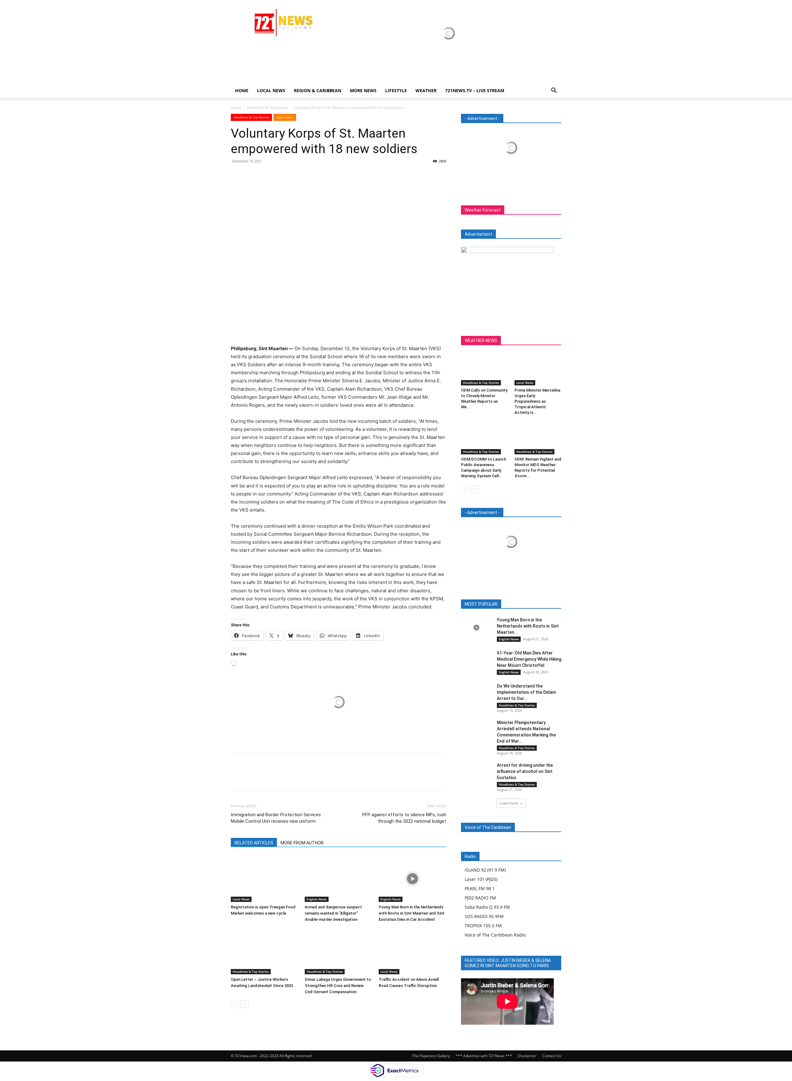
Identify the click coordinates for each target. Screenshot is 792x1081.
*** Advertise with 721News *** (484, 1055)
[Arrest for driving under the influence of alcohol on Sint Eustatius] (476, 773)
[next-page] (244, 1004)
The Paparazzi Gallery (431, 1055)
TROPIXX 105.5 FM (483, 926)
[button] (553, 91)
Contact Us (551, 1055)
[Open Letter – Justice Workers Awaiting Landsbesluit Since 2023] (264, 951)
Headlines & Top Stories (268, 107)
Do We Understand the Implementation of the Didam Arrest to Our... (526, 692)
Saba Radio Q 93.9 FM (487, 907)
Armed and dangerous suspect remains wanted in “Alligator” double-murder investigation (333, 913)
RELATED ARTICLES (254, 842)
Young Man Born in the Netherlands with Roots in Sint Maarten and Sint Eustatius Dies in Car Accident (412, 913)
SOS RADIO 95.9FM (484, 916)
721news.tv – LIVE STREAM (474, 90)
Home (241, 90)
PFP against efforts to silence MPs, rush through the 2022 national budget (404, 818)
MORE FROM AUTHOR (302, 842)
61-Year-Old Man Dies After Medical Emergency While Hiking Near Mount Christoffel (529, 659)
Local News (271, 90)
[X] (251, 175)
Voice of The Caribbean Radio (495, 935)
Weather (426, 90)
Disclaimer (527, 1055)
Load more (509, 803)
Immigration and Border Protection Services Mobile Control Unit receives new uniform (276, 818)
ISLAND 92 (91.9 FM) (485, 870)
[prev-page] (235, 1004)
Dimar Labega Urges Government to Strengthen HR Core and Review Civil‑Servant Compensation (338, 985)
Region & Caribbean (317, 90)
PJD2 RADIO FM (480, 898)
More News (363, 90)
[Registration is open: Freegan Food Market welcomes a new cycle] (264, 879)
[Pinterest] (265, 175)
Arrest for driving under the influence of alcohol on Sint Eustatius (525, 771)
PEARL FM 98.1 (480, 888)
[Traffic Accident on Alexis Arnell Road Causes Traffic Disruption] (412, 951)
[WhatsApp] (279, 175)
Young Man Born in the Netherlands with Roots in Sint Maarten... (528, 626)
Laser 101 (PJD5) (481, 879)
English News (317, 899)
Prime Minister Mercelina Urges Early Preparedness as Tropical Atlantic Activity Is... (537, 401)
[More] (294, 175)
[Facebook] (237, 175)
